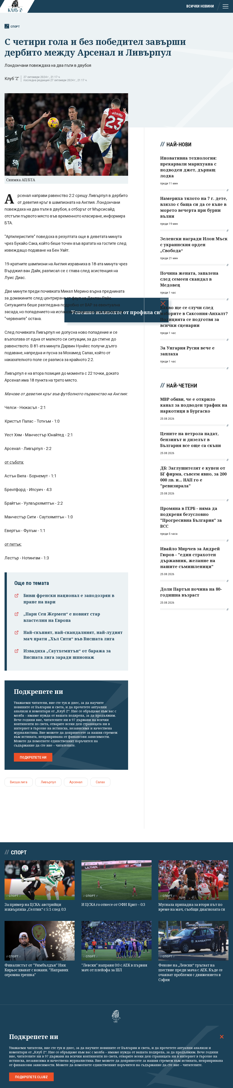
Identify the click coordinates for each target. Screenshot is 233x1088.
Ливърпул (48, 782)
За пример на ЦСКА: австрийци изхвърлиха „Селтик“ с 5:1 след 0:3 (35, 907)
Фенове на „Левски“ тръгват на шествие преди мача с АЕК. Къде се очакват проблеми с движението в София (190, 972)
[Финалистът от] (40, 940)
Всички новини (200, 6)
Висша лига (18, 782)
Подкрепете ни (33, 757)
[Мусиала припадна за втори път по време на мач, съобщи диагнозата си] (193, 880)
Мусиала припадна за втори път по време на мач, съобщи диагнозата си (191, 907)
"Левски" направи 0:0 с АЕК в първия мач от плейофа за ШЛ (114, 967)
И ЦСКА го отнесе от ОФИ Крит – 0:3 (113, 904)
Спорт (15, 26)
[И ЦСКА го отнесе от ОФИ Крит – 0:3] (116, 880)
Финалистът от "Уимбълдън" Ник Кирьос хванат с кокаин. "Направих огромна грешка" (36, 970)
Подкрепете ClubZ (31, 1077)
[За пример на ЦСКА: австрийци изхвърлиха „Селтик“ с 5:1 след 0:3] (40, 880)
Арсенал (75, 782)
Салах (100, 782)
